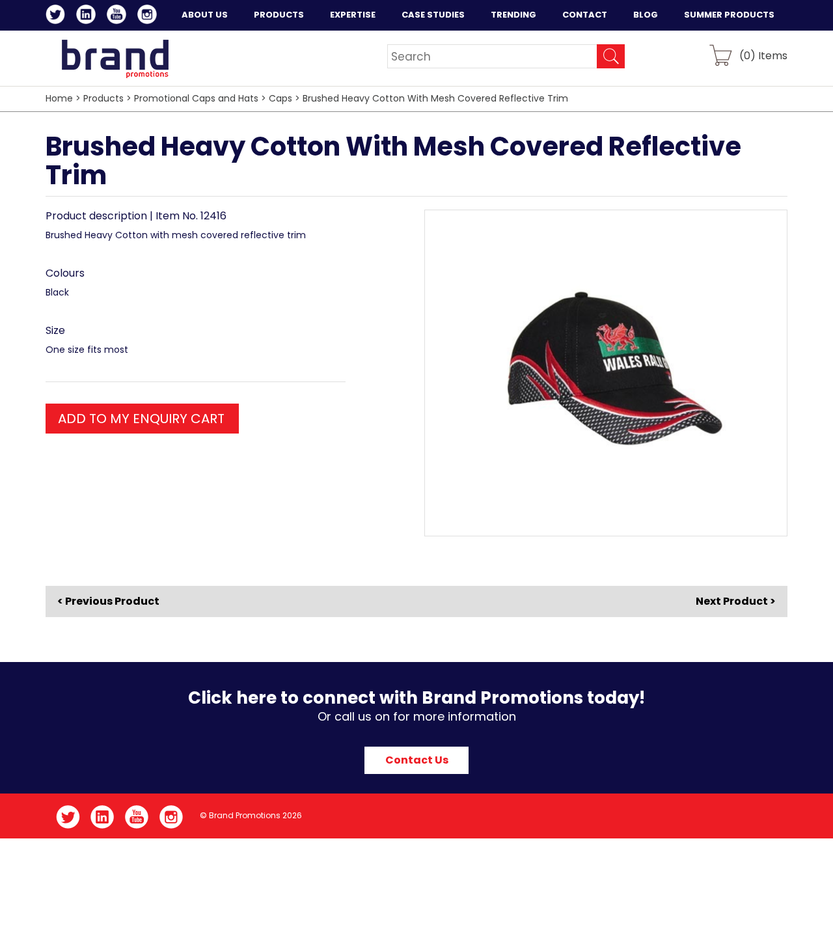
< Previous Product (108, 601)
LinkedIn (88, 16)
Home (59, 98)
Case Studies (433, 14)
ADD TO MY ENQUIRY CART (141, 418)
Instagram (149, 16)
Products (279, 14)
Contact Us (416, 759)
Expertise (353, 14)
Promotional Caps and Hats (196, 98)
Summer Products (729, 14)
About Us (205, 14)
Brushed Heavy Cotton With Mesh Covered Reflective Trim (435, 98)
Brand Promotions (115, 58)
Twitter (58, 16)
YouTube (119, 16)
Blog (645, 14)
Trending (513, 14)
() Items (763, 55)
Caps (280, 98)
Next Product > (736, 601)
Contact (584, 14)
